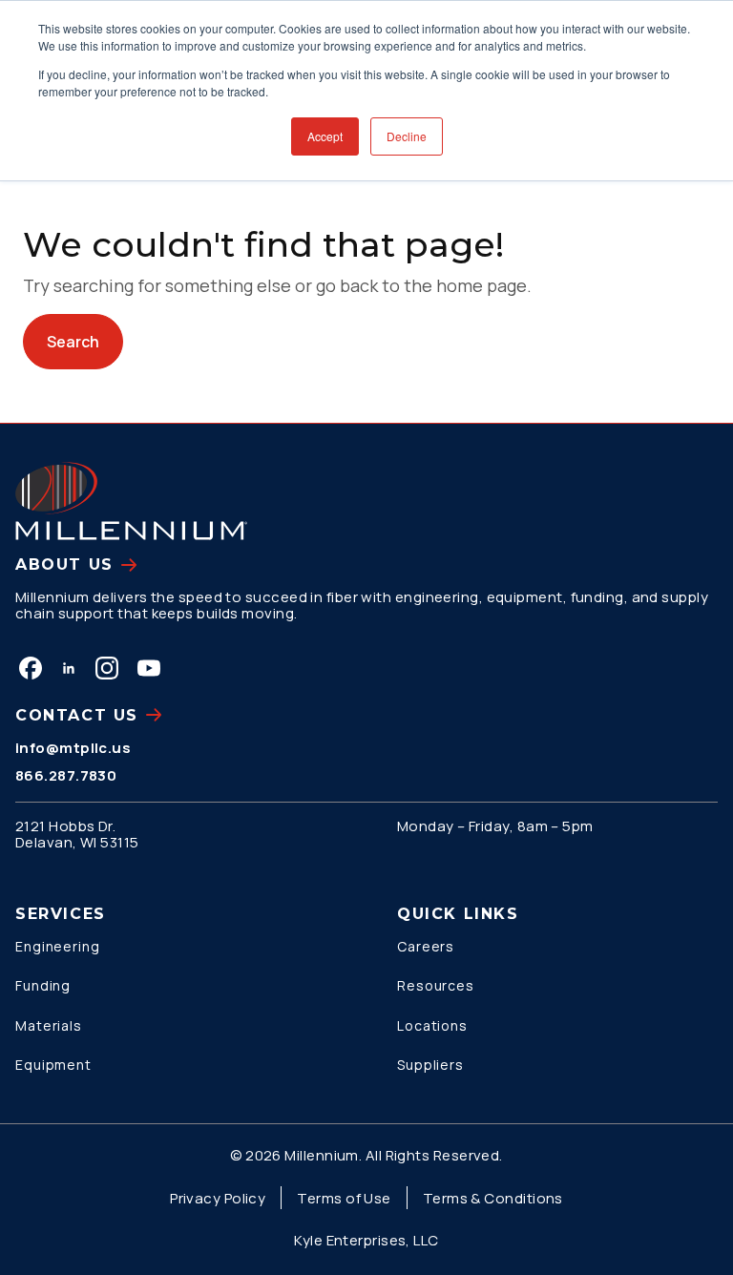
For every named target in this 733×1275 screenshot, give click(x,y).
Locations (432, 1025)
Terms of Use (343, 1198)
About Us (64, 564)
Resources (435, 985)
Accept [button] (325, 136)
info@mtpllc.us (73, 748)
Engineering (57, 946)
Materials (48, 1025)
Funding (43, 985)
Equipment (53, 1065)
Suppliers (430, 1065)
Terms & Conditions (493, 1198)
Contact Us (76, 715)
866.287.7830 (65, 775)
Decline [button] (407, 136)
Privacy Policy (217, 1198)
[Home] (131, 501)
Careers (425, 946)
